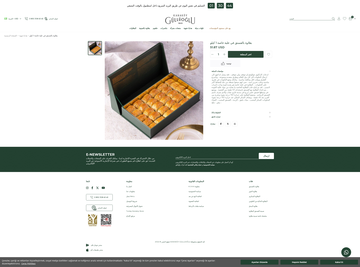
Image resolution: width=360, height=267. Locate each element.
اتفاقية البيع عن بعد (195, 196)
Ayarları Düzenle (259, 262)
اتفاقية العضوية (194, 201)
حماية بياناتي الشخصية (195, 165)
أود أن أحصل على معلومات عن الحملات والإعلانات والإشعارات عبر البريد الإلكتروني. (204, 162)
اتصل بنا (129, 186)
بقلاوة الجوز (253, 191)
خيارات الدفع (216, 117)
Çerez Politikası (28, 263)
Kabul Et (339, 262)
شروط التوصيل (131, 201)
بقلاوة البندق (253, 206)
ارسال (266, 156)
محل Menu (130, 196)
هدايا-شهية (188, 28)
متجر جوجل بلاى (96, 245)
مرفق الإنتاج (130, 216)
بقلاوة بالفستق (254, 186)
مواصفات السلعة (217, 71)
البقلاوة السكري (254, 196)
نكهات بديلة (199, 28)
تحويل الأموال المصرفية (134, 206)
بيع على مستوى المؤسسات (220, 28)
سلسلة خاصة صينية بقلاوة (258, 216)
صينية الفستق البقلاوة (256, 211)
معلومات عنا (130, 191)
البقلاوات (132, 28)
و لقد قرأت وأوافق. (195, 165)
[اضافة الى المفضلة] (268, 54)
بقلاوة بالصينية (144, 28)
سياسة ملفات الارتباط (196, 206)
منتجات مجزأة (175, 28)
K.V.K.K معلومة (194, 186)
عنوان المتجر (53, 19)
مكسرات (163, 28)
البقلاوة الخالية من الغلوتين (258, 201)
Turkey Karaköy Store (135, 211)
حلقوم (155, 28)
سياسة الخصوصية (209, 165)
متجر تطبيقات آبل (96, 250)
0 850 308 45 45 (37, 19)
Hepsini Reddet (299, 262)
